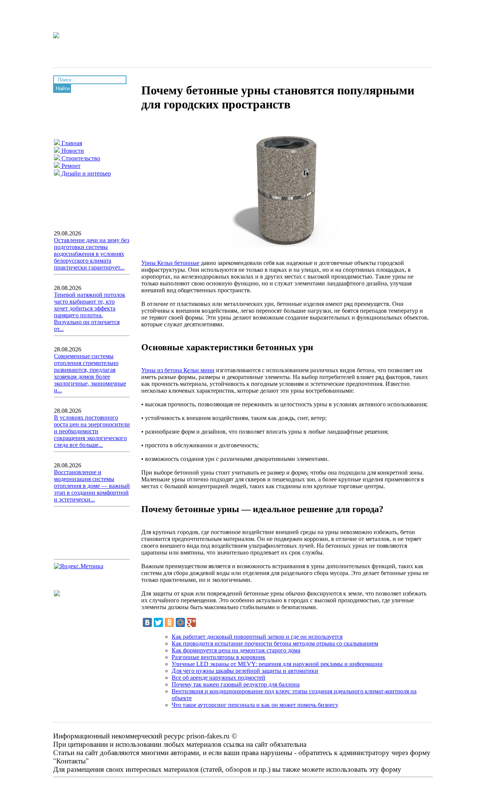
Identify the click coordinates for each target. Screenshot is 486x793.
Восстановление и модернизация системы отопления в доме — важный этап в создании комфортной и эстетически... (92, 486)
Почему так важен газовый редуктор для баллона (236, 684)
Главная (71, 143)
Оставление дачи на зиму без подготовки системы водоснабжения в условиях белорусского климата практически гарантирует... (91, 254)
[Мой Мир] (180, 622)
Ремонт (70, 166)
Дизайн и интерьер (85, 173)
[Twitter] (158, 622)
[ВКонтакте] (147, 622)
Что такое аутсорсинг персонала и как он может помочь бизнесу (255, 705)
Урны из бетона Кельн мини (178, 370)
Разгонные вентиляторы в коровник (218, 657)
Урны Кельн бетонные (170, 263)
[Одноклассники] (169, 622)
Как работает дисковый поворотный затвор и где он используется (257, 636)
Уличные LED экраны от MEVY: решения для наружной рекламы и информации (277, 664)
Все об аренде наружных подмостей (218, 677)
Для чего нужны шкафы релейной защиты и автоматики (245, 671)
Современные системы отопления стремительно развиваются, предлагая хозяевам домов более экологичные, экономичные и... (90, 373)
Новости (72, 150)
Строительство (80, 158)
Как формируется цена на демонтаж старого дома (236, 650)
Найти (62, 88)
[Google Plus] (191, 622)
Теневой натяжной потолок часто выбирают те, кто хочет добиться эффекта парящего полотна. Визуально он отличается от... (89, 311)
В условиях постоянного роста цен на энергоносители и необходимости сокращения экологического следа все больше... (92, 431)
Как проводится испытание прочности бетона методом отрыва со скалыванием (275, 643)
